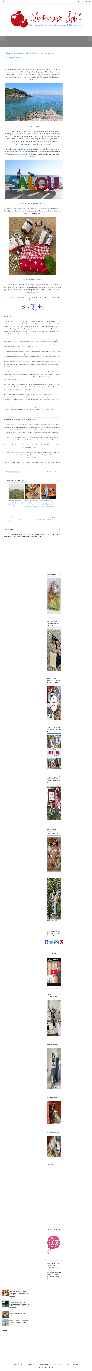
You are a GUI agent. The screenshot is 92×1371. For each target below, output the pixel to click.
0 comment (10, 61)
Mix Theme (76, 1364)
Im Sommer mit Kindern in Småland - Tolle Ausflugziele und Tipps (48, 505)
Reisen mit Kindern (14, 471)
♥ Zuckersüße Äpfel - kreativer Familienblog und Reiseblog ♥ (43, 1364)
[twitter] (86, 2)
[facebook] (81, 2)
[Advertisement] (54, 1195)
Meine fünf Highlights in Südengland (16, 504)
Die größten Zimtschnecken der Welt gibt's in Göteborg (32, 505)
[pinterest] (89, 2)
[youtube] (79, 2)
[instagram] (84, 2)
